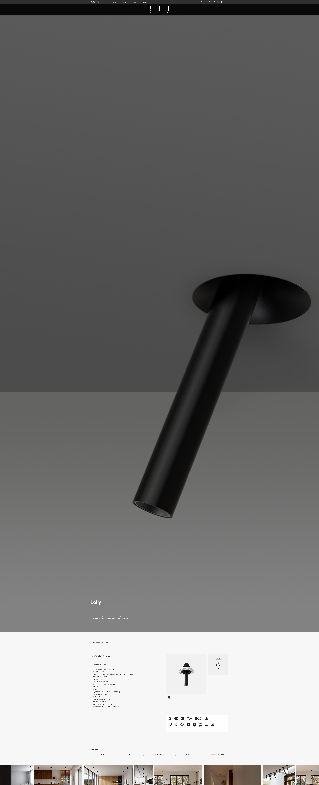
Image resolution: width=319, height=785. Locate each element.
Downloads (204, 2)
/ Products (93, 642)
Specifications (161, 754)
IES (104, 754)
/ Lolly (106, 642)
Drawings (188, 754)
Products (113, 2)
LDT (132, 754)
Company (145, 2)
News (134, 2)
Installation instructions (217, 754)
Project (124, 2)
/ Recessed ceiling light (100, 642)
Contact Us (212, 2)
